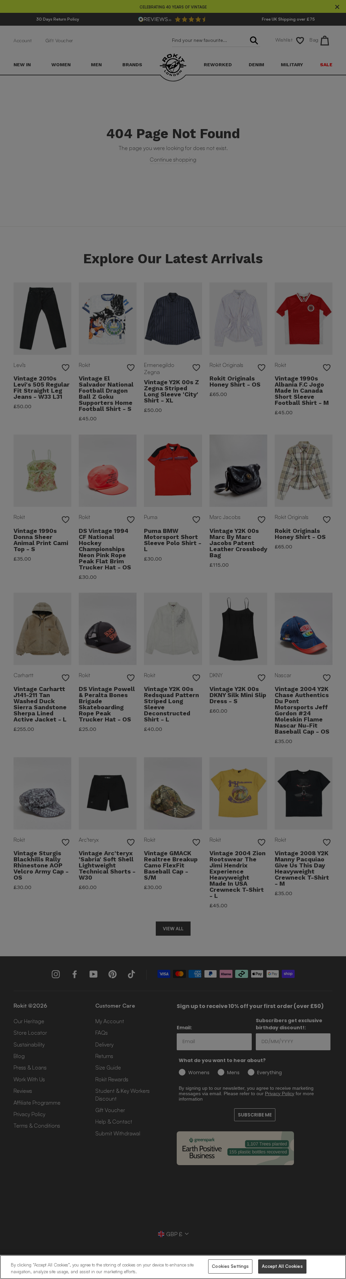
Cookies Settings (230, 1266)
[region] (173, 1267)
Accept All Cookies (282, 1266)
